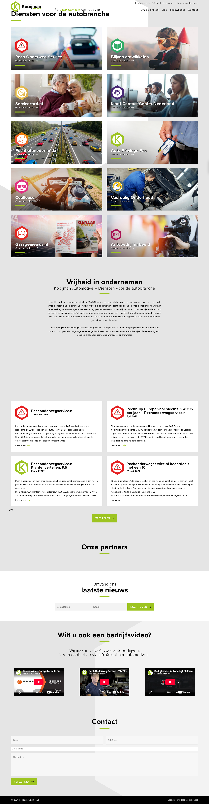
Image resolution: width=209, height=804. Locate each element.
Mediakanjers (192, 800)
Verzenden (22, 781)
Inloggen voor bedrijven (187, 3)
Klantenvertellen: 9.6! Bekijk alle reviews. (154, 3)
